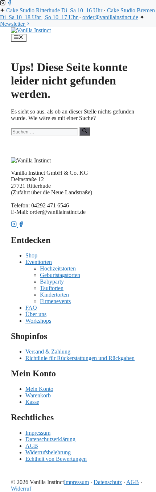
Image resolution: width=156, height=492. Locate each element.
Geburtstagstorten (60, 275)
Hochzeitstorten (58, 268)
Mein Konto (39, 389)
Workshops (38, 321)
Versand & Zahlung (47, 351)
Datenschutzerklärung (50, 439)
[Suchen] (84, 131)
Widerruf (21, 488)
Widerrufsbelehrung (48, 452)
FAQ (31, 308)
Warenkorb (38, 395)
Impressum (37, 433)
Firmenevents (55, 301)
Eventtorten (38, 262)
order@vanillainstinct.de (110, 17)
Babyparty (52, 281)
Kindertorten (54, 295)
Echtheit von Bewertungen (56, 459)
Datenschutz (108, 482)
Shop (31, 255)
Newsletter (13, 24)
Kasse (32, 402)
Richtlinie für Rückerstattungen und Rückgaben (80, 358)
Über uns (35, 314)
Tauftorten (51, 288)
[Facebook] (9, 3)
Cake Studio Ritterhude (54, 10)
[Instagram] (3, 3)
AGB (31, 446)
